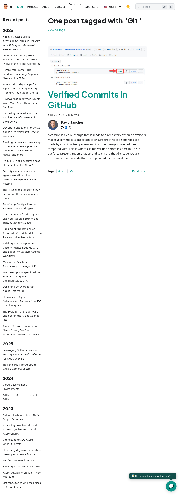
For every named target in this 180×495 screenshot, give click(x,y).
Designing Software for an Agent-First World (18, 289)
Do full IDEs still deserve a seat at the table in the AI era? (21, 163)
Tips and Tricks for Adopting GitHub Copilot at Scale (20, 367)
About (46, 7)
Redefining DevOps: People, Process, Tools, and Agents (19, 206)
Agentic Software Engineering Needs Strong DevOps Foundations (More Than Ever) (21, 330)
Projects (32, 7)
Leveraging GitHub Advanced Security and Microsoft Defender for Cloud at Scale (22, 354)
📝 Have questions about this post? (151, 476)
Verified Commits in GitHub (19, 460)
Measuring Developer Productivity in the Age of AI (19, 264)
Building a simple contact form (21, 466)
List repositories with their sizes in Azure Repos (22, 485)
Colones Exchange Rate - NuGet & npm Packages (22, 417)
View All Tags (56, 30)
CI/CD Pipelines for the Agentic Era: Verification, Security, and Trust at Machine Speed (21, 219)
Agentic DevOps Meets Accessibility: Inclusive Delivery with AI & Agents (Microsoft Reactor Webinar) (21, 43)
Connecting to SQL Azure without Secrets (18, 442)
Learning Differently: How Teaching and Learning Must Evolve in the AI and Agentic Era (22, 60)
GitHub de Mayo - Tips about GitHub (20, 397)
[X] (70, 127)
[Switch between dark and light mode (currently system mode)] (128, 6)
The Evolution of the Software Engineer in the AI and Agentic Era (21, 316)
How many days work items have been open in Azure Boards (22, 452)
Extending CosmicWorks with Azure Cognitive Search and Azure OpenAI (20, 429)
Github (62, 171)
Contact (60, 7)
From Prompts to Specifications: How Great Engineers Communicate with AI (22, 276)
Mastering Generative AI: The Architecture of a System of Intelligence (20, 117)
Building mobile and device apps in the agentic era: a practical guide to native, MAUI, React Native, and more (22, 148)
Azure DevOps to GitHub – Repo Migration (22, 475)
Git (72, 171)
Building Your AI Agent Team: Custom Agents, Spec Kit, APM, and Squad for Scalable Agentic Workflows (21, 249)
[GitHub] (62, 127)
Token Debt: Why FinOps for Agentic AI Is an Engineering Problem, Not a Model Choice (20, 88)
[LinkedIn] (66, 127)
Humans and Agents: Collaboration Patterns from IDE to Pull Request (22, 301)
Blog (20, 7)
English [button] (113, 7)
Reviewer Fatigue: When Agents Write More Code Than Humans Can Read (21, 103)
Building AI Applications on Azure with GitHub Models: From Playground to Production (22, 233)
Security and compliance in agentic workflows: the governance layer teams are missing (19, 177)
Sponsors (91, 7)
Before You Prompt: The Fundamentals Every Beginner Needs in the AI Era (20, 74)
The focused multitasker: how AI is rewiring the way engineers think (22, 194)
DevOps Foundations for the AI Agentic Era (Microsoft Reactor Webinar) (21, 132)
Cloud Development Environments (15, 387)
